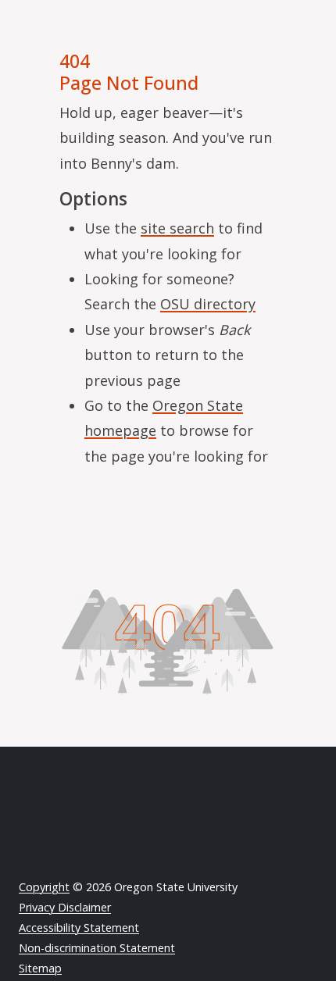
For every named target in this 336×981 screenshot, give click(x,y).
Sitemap (40, 968)
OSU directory (208, 303)
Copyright (44, 886)
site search (177, 228)
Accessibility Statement (79, 927)
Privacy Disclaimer (65, 907)
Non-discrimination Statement (97, 947)
